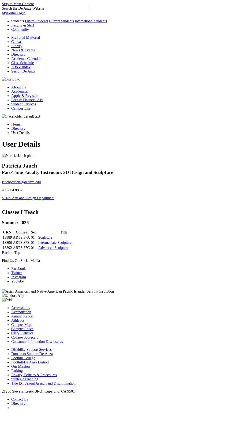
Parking (17, 371)
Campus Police (22, 329)
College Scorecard (24, 337)
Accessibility (20, 308)
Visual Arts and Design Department (28, 198)
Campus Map (21, 325)
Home (15, 124)
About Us (18, 87)
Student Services (23, 104)
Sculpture (45, 237)
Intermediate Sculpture (54, 242)
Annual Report (22, 316)
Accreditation (21, 312)
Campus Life (20, 108)
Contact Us (19, 399)
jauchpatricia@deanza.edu (21, 182)
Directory (18, 128)
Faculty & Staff (22, 25)
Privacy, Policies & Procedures (34, 375)
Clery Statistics (22, 333)
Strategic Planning (24, 379)
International (91, 21)
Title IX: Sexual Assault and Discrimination (43, 383)
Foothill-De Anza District (30, 362)
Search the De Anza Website (23, 8)
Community (20, 29)
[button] (23, 71)
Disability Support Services (31, 349)
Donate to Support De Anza (32, 354)
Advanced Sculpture (53, 248)
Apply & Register (24, 96)
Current (61, 21)
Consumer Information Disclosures (37, 342)
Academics (19, 91)
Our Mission (20, 366)
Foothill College (23, 358)
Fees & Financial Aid (27, 100)
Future (36, 21)
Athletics (17, 320)
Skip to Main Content (18, 4)
